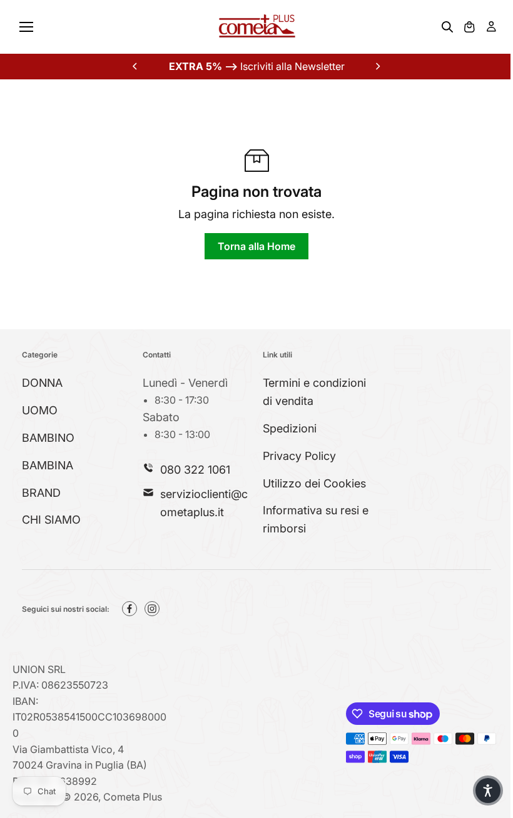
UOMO (40, 410)
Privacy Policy (299, 455)
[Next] (377, 66)
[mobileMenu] (26, 27)
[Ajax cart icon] (469, 26)
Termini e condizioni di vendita (314, 391)
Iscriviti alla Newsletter (257, 66)
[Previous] (135, 66)
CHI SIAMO (51, 519)
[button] (488, 791)
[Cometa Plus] (257, 27)
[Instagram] (152, 608)
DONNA (42, 382)
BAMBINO (48, 437)
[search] (447, 26)
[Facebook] (129, 608)
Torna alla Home (256, 246)
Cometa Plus (132, 797)
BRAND (41, 492)
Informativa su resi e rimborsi (315, 519)
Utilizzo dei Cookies (314, 483)
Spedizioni (290, 428)
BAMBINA (47, 465)
